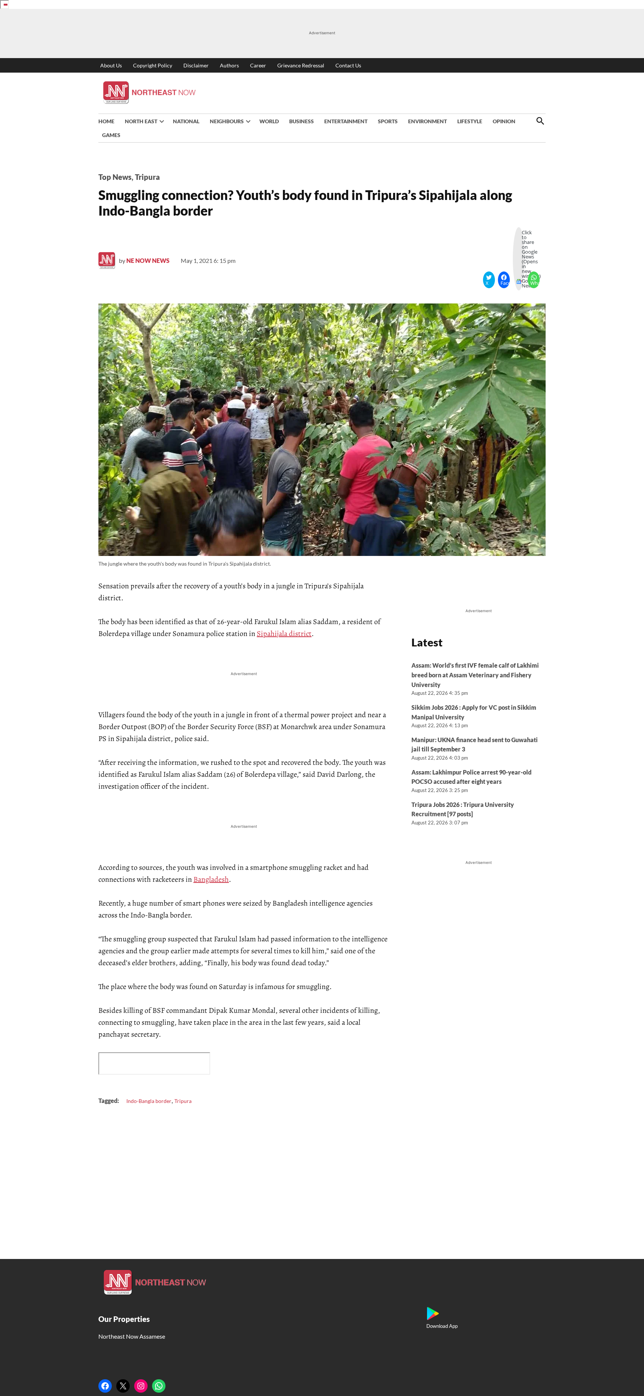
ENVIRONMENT (427, 121)
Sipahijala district (284, 634)
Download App (442, 1326)
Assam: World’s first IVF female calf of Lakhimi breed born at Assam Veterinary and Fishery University (475, 675)
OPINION (504, 121)
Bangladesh (211, 879)
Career (258, 65)
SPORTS (388, 121)
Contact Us (348, 65)
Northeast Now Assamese (131, 1336)
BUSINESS (301, 121)
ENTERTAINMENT (345, 121)
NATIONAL (186, 121)
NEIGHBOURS (227, 121)
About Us (111, 65)
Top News (115, 176)
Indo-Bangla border (148, 1101)
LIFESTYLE (469, 121)
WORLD (269, 121)
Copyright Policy (152, 65)
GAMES (111, 135)
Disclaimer (196, 65)
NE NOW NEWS (148, 260)
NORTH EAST (141, 121)
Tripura (147, 176)
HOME (106, 121)
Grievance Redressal (300, 65)
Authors (229, 65)
